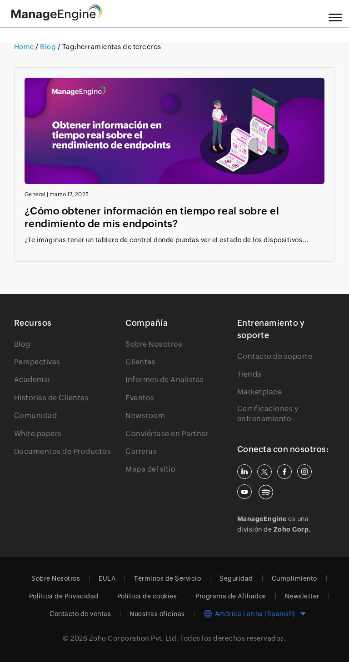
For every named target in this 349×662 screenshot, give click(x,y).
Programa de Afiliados (230, 596)
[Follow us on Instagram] (304, 471)
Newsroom (145, 415)
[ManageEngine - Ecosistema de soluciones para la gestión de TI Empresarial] (56, 18)
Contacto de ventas (80, 614)
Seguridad (236, 578)
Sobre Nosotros (153, 344)
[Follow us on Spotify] (266, 492)
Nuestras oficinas (157, 614)
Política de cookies (147, 596)
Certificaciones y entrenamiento (268, 413)
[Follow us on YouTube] (244, 491)
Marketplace (259, 392)
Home (25, 46)
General (35, 194)
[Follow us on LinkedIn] (244, 471)
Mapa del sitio (150, 469)
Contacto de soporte (275, 356)
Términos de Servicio (167, 578)
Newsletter (302, 596)
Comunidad (35, 415)
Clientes (140, 362)
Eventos (140, 397)
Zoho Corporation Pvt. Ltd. (134, 638)
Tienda (249, 374)
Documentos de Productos (62, 451)
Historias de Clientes (51, 397)
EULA (107, 578)
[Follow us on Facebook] (284, 471)
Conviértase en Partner (167, 433)
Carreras (141, 451)
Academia (32, 379)
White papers (38, 433)
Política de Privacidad (64, 596)
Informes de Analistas (164, 379)
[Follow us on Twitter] (264, 471)
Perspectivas (37, 362)
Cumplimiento (294, 578)
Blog (48, 46)
